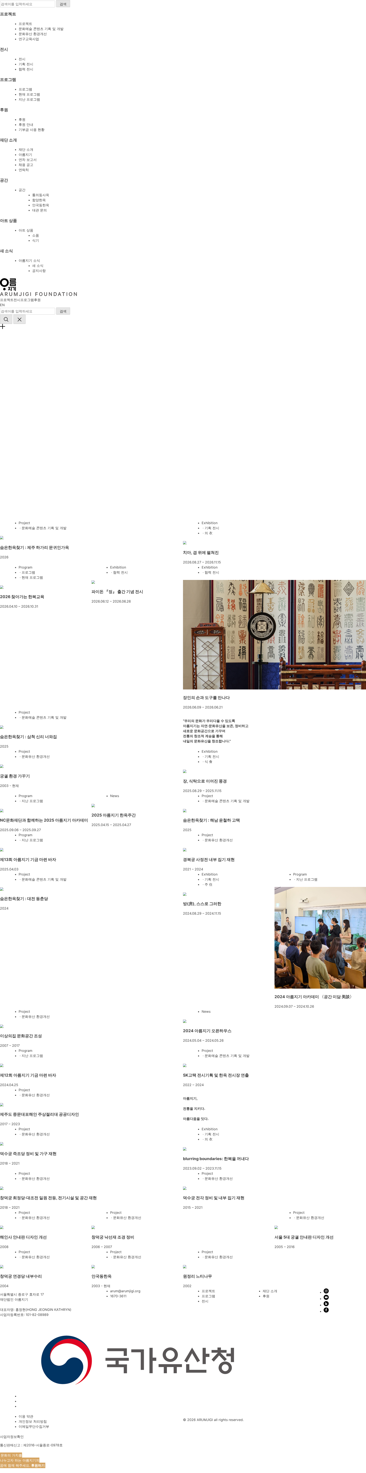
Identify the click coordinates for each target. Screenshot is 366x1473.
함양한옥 (39, 200)
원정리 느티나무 (197, 1276)
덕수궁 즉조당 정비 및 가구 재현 (28, 1153)
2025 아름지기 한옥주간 (114, 815)
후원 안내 (26, 124)
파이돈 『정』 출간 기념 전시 (117, 591)
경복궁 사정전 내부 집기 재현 (209, 859)
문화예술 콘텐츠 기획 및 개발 (41, 29)
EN (2, 305)
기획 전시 (26, 64)
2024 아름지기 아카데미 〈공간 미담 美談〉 (314, 996)
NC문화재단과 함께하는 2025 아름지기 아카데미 (44, 820)
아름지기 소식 (29, 260)
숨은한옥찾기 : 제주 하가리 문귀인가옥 (34, 547)
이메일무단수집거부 (34, 1426)
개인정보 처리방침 (33, 1421)
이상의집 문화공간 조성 (21, 1035)
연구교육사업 (29, 39)
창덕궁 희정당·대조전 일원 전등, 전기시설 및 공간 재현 (48, 1197)
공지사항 (39, 271)
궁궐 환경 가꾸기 (15, 776)
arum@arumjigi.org (125, 1291)
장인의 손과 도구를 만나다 (206, 697)
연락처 (24, 170)
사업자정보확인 (12, 1437)
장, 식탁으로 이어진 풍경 (205, 781)
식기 (35, 240)
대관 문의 (39, 210)
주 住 (208, 884)
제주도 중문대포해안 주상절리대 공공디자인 (39, 1114)
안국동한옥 (40, 205)
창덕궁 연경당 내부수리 (21, 1276)
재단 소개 (26, 149)
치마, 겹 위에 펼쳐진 (201, 552)
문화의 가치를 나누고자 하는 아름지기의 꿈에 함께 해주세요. (22, 1460)
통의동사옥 (40, 195)
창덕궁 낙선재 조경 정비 (113, 1237)
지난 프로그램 (29, 99)
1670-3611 (118, 1296)
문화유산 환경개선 (33, 34)
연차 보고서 (28, 160)
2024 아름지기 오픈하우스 (207, 1030)
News (114, 796)
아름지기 (25, 154)
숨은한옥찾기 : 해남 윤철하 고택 (211, 820)
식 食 (208, 761)
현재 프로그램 (29, 94)
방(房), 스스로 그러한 (202, 903)
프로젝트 (25, 24)
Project (24, 523)
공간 (22, 190)
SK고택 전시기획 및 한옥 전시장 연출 (216, 1075)
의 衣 (208, 533)
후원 (22, 119)
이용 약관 (26, 1416)
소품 (35, 235)
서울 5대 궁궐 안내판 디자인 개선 (304, 1237)
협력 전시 (26, 69)
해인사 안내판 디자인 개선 (23, 1237)
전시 (22, 59)
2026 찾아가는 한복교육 (22, 596)
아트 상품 (26, 230)
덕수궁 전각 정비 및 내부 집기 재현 (213, 1197)
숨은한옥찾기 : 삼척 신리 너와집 (28, 736)
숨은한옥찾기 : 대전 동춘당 (24, 898)
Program (25, 567)
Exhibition (210, 523)
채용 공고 (26, 165)
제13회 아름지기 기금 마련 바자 (28, 859)
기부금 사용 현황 (31, 129)
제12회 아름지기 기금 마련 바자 (28, 1075)
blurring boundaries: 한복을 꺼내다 (216, 1158)
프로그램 (25, 89)
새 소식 (37, 265)
